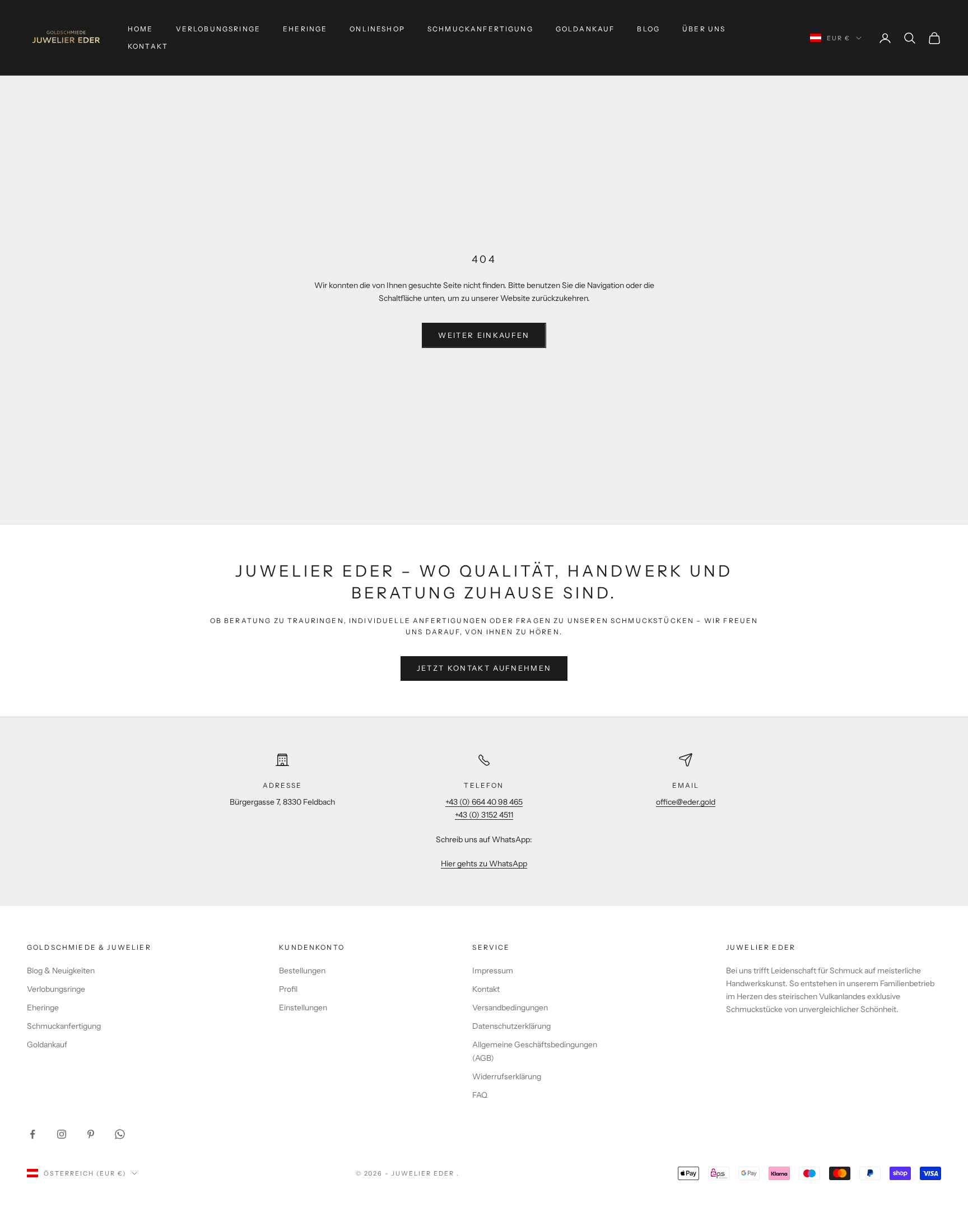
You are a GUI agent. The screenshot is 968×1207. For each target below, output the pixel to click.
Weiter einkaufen (483, 335)
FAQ (479, 1095)
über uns (703, 29)
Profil (288, 989)
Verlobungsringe (218, 29)
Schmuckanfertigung (480, 29)
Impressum (492, 970)
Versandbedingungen (510, 1007)
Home (140, 29)
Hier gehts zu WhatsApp (484, 863)
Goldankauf (585, 29)
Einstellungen (303, 1007)
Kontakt (148, 46)
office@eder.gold (685, 802)
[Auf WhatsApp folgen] (119, 1134)
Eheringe (305, 29)
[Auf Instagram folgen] (61, 1134)
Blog (648, 29)
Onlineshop (377, 29)
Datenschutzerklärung (511, 1026)
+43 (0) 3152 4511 (484, 815)
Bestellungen (302, 970)
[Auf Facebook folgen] (32, 1134)
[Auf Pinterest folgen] (90, 1134)
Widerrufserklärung (506, 1076)
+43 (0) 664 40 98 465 (484, 802)
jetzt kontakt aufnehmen (484, 667)
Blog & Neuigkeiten (61, 970)
